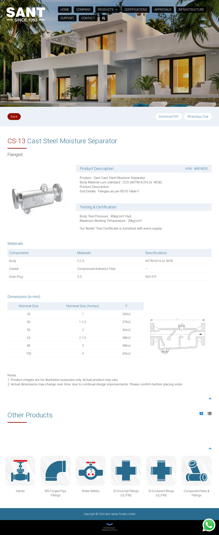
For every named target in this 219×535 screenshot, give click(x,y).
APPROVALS (162, 9)
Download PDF (169, 116)
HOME (65, 9)
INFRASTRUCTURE (191, 9)
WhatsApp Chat (197, 116)
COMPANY (83, 9)
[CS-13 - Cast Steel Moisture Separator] (38, 197)
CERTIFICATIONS (135, 9)
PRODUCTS (106, 9)
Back (14, 116)
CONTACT (88, 18)
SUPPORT (67, 18)
